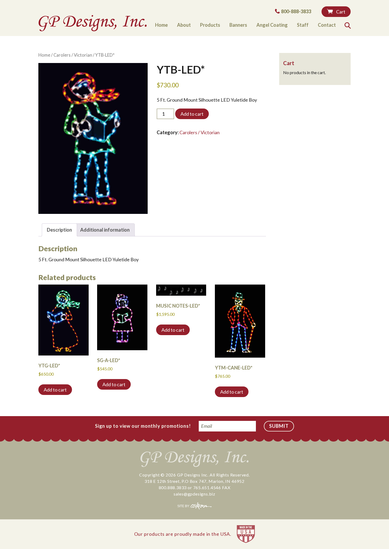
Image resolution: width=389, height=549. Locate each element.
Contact (327, 25)
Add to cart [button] (55, 390)
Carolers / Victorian (72, 55)
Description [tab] (59, 230)
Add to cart (191, 114)
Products (210, 25)
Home (161, 25)
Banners (238, 25)
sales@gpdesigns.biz (194, 493)
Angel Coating (272, 25)
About (184, 25)
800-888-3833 (296, 11)
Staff (303, 25)
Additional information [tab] (105, 230)
